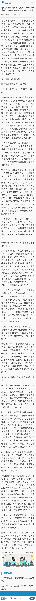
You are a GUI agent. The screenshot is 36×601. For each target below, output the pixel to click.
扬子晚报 (19, 14)
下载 (32, 598)
